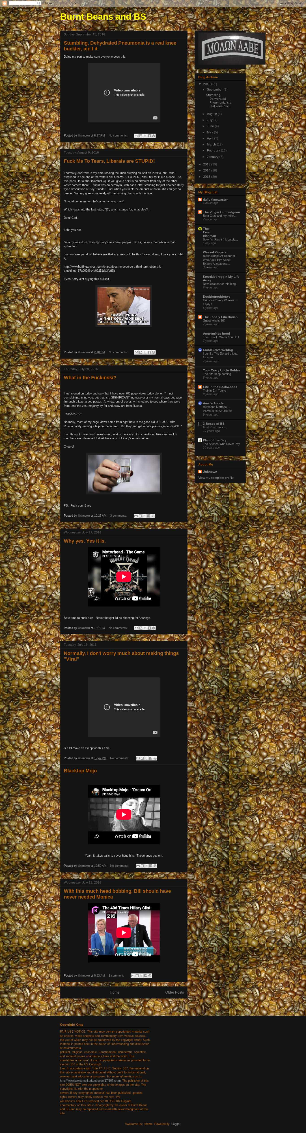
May (210, 132)
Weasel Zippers (214, 252)
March (212, 144)
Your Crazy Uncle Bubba (221, 370)
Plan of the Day (214, 440)
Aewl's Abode (213, 403)
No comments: (119, 135)
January (213, 156)
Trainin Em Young (214, 390)
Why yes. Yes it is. (85, 541)
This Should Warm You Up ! (221, 337)
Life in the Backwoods (220, 387)
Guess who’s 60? (214, 320)
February (214, 150)
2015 (207, 164)
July (210, 120)
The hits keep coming (217, 374)
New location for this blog (219, 284)
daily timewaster (215, 199)
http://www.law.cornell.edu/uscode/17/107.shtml (90, 1080)
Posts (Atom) (133, 1004)
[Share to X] (145, 136)
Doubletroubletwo (217, 296)
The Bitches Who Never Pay (221, 444)
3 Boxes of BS (213, 423)
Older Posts (174, 992)
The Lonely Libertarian (220, 317)
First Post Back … (215, 427)
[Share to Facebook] (149, 136)
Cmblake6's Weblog (218, 350)
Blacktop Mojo (80, 770)
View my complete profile (216, 477)
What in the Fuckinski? (90, 377)
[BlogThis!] (140, 136)
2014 (207, 170)
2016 (207, 84)
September (215, 89)
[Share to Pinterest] (153, 136)
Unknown (210, 471)
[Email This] (136, 136)
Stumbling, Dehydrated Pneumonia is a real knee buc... (218, 100)
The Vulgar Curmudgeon (221, 212)
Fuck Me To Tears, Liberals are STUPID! (109, 161)
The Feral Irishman (209, 232)
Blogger (175, 1124)
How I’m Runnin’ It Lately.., (220, 239)
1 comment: (117, 975)
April (210, 138)
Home (114, 992)
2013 (207, 176)
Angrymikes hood (216, 333)
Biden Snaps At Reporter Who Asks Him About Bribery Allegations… (219, 259)
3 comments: (119, 515)
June (211, 126)
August (212, 114)
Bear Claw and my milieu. (219, 215)
